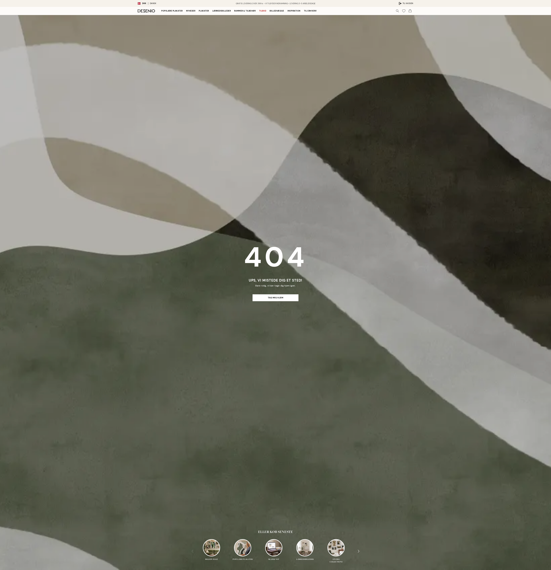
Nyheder (190, 11)
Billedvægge (277, 11)
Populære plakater (172, 11)
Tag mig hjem (275, 297)
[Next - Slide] (358, 551)
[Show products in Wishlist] (404, 10)
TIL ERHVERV (310, 11)
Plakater (204, 11)
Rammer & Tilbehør (245, 11)
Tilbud (262, 11)
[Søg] (397, 11)
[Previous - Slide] (192, 551)
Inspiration (293, 11)
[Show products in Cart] (410, 10)
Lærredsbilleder (221, 11)
